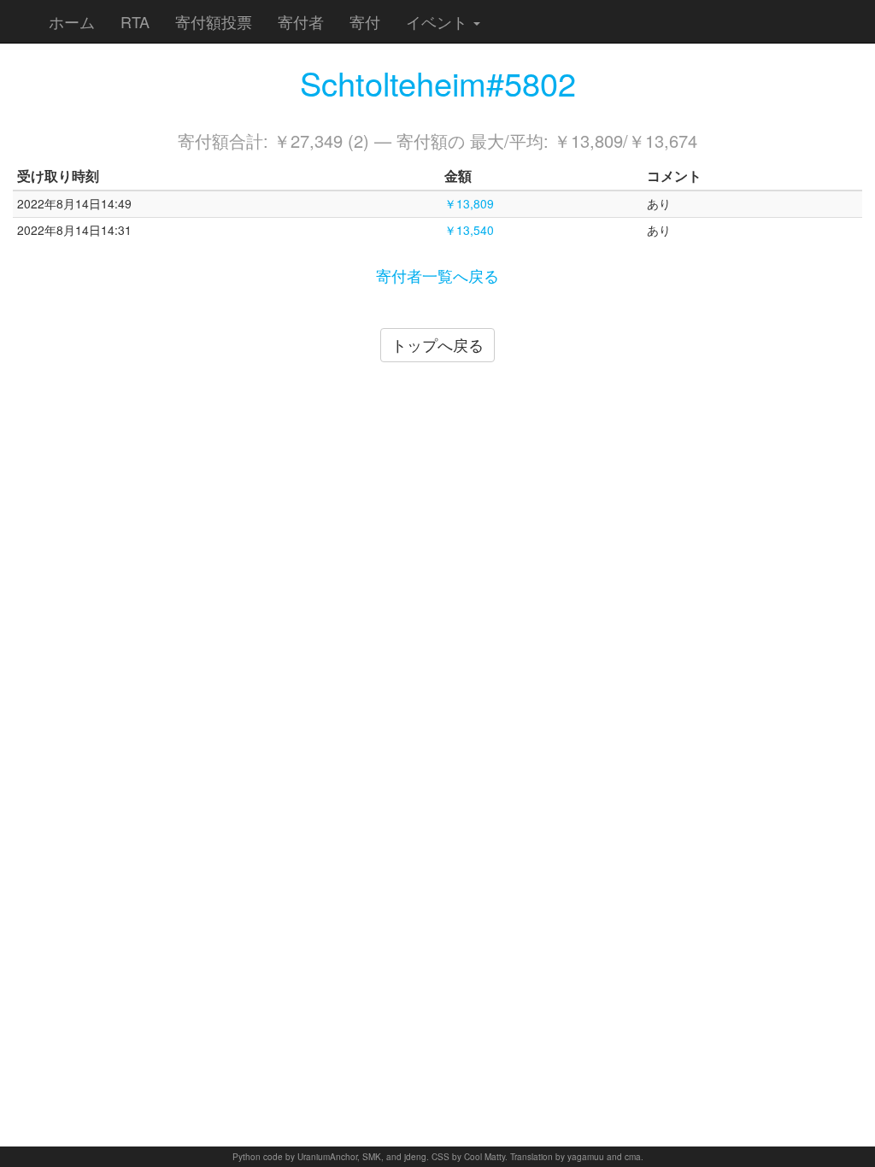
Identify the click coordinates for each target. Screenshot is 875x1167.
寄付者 (301, 21)
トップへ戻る (437, 344)
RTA (135, 21)
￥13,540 (469, 229)
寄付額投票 (213, 21)
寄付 (364, 21)
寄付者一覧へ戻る (437, 275)
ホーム (72, 21)
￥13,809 (469, 203)
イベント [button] (439, 21)
